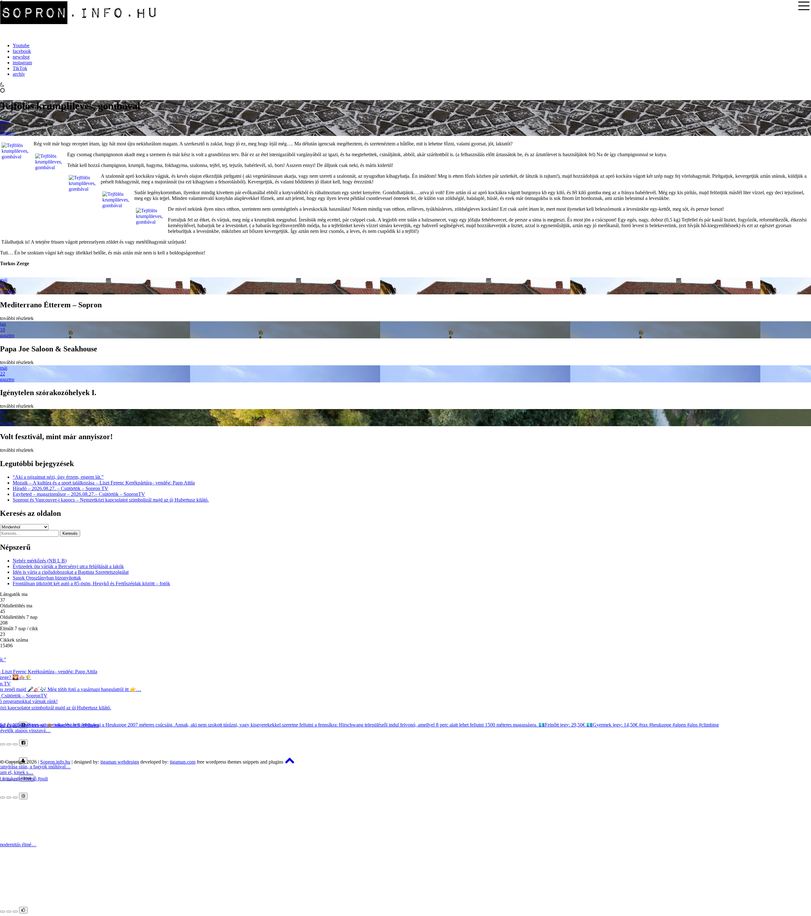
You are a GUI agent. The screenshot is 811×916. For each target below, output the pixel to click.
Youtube (21, 45)
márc (5, 121)
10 (2, 329)
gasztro (7, 133)
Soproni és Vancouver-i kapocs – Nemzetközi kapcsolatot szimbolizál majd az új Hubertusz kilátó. (111, 500)
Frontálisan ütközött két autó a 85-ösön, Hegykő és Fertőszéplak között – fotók (91, 583)
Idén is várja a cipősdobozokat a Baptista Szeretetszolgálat (71, 572)
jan (3, 324)
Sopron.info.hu (55, 762)
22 (2, 373)
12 (2, 417)
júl (2, 411)
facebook (22, 51)
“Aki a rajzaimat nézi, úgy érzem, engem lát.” (58, 477)
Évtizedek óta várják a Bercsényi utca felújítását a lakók (68, 566)
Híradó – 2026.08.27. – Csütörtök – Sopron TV (60, 488)
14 (2, 127)
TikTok (20, 68)
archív (19, 74)
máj (3, 280)
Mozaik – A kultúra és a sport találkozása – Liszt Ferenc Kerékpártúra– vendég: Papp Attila (104, 482)
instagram (22, 62)
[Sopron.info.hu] (79, 34)
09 (2, 285)
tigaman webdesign (119, 762)
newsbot (21, 57)
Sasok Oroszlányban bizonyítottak (47, 577)
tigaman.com (182, 762)
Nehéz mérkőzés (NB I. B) (40, 560)
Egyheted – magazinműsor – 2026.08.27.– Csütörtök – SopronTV (79, 494)
